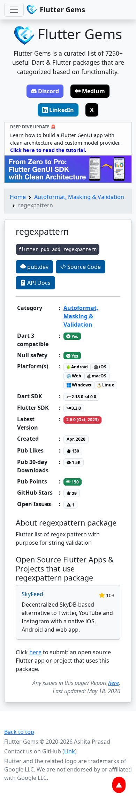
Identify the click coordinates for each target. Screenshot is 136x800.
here (35, 652)
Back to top (19, 732)
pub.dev (37, 267)
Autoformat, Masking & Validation (79, 197)
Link (69, 751)
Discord (48, 91)
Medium (93, 91)
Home (18, 197)
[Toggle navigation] (14, 10)
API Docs (38, 283)
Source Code (83, 267)
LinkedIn (61, 110)
